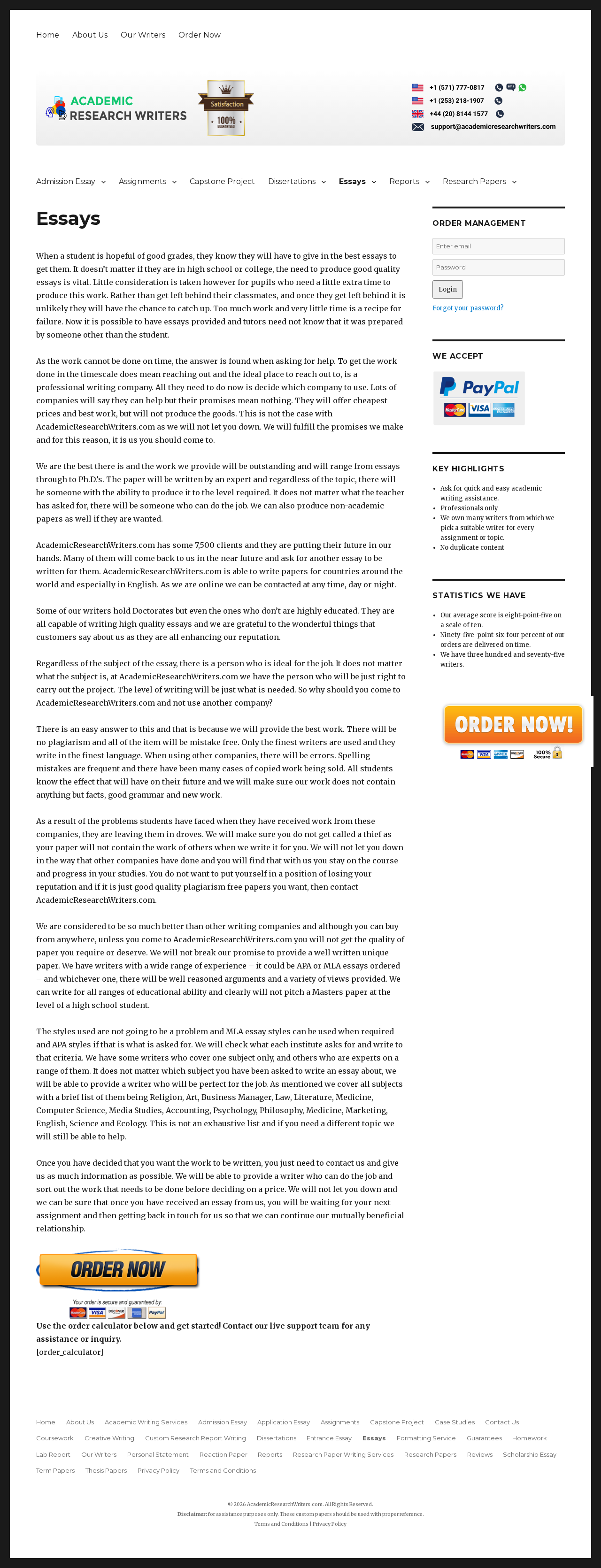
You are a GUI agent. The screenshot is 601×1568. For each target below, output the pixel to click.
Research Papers (474, 181)
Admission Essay (65, 181)
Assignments (142, 181)
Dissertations (292, 181)
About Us (90, 35)
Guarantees (484, 1438)
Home (47, 35)
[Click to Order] (221, 1283)
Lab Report (53, 1454)
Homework (529, 1438)
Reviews (480, 1454)
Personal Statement (158, 1454)
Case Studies (455, 1422)
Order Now (199, 35)
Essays (352, 181)
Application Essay (283, 1422)
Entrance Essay (329, 1438)
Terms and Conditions (223, 1470)
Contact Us (502, 1422)
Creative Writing (109, 1438)
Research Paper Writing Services (343, 1454)
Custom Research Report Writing (195, 1438)
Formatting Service (426, 1438)
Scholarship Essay (532, 1454)
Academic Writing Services (146, 1422)
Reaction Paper (223, 1454)
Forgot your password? (468, 308)
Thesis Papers (106, 1470)
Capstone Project (222, 181)
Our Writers (143, 35)
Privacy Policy (158, 1470)
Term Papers (55, 1470)
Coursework (55, 1438)
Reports (404, 181)
